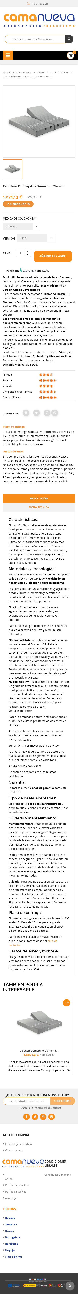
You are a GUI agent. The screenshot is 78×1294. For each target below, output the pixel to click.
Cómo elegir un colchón (18, 1144)
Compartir (26, 413)
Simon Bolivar (13, 1256)
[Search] (69, 39)
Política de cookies (15, 1191)
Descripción (39, 498)
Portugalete (12, 1237)
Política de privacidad (47, 1107)
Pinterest (47, 413)
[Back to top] (70, 1286)
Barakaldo (11, 1243)
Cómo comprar (13, 1150)
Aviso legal (11, 1198)
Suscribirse (62, 1101)
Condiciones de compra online (38, 1176)
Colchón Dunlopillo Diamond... (39, 1050)
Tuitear (36, 413)
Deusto (9, 1231)
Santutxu (11, 1224)
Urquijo (10, 1250)
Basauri (10, 1218)
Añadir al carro (52, 256)
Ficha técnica (39, 507)
